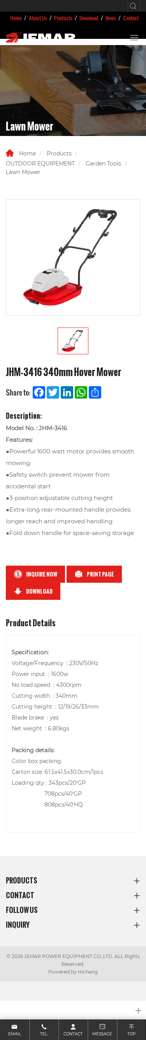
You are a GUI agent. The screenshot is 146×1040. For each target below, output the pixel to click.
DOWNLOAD (39, 591)
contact (73, 1034)
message (102, 1034)
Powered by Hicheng (73, 972)
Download (89, 18)
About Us (38, 18)
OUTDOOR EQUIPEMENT (40, 163)
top (131, 1034)
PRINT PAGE (100, 574)
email (14, 1034)
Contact (131, 18)
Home (16, 18)
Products (63, 18)
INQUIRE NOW (41, 574)
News (111, 18)
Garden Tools (103, 163)
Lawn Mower (23, 172)
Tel (43, 1034)
